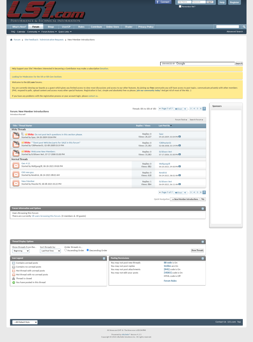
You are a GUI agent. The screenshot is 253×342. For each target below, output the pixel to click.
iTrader (128, 27)
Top (202, 199)
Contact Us (221, 322)
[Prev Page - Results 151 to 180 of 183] (185, 109)
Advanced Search (235, 31)
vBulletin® (126, 335)
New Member (28, 181)
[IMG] (166, 269)
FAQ (13, 32)
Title (15, 126)
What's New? (19, 27)
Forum (35, 27)
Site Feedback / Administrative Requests (44, 40)
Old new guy (27, 172)
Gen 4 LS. (25, 163)
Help (222, 2)
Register (234, 2)
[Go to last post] (180, 137)
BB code (168, 263)
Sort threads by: (48, 247)
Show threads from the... (24, 247)
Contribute (96, 27)
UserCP (66, 27)
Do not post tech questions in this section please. (58, 134)
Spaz (33, 137)
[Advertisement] (126, 50)
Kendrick (35, 175)
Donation (104, 69)
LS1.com (232, 322)
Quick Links (64, 32)
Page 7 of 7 (167, 108)
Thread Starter (25, 126)
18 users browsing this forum (46, 216)
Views (147, 126)
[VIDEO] (168, 273)
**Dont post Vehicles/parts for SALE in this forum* (55, 143)
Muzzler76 (36, 184)
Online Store (112, 27)
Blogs (51, 27)
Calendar (21, 32)
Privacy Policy (146, 27)
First (179, 109)
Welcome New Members (43, 151)
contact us (93, 96)
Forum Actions (47, 32)
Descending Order (98, 250)
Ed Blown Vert (37, 154)
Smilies (167, 266)
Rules (81, 27)
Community (32, 32)
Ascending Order (75, 250)
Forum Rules (170, 281)
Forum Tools (180, 120)
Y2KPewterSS (37, 146)
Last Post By (164, 126)
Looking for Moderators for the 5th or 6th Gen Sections (37, 77)
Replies (139, 126)
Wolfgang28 (36, 166)
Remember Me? (188, 7)
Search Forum (195, 120)
